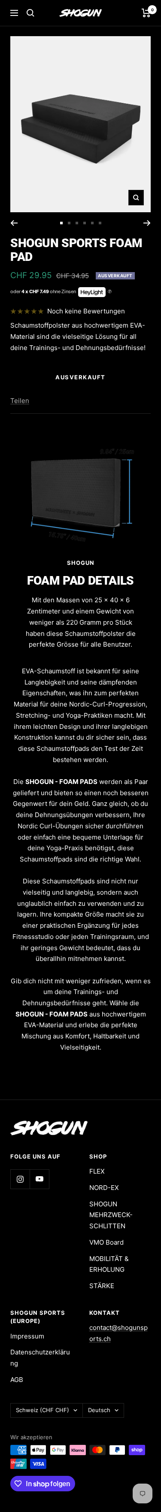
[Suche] (30, 13)
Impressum (27, 1336)
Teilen (19, 401)
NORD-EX (104, 1188)
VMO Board (106, 1242)
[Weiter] (147, 223)
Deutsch (99, 1410)
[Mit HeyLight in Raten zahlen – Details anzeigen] (110, 292)
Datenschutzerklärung (40, 1357)
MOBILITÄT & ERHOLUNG (109, 1264)
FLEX (97, 1171)
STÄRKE (101, 1286)
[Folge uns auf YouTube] (39, 1179)
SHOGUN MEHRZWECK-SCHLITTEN (111, 1215)
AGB (16, 1380)
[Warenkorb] (146, 13)
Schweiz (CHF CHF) (42, 1410)
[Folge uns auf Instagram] (20, 1179)
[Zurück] (14, 223)
